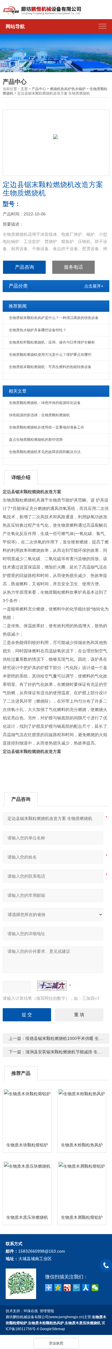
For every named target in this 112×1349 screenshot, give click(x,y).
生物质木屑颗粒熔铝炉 (82, 1217)
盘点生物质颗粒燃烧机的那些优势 (36, 439)
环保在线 (31, 1311)
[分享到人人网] (86, 1287)
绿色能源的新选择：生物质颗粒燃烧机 (39, 415)
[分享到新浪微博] (67, 1287)
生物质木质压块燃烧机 (27, 1217)
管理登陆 (47, 1311)
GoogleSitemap (52, 1329)
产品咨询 (24, 267)
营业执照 (56, 1343)
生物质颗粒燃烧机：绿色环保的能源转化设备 (45, 403)
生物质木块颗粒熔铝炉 (27, 1145)
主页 (24, 89)
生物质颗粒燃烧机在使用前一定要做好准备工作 (46, 427)
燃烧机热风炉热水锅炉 (68, 89)
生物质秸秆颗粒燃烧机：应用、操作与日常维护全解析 (52, 342)
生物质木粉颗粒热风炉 (82, 1145)
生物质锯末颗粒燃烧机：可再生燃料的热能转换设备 (50, 367)
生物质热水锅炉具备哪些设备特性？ (37, 330)
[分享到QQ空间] (58, 1287)
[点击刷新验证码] (52, 986)
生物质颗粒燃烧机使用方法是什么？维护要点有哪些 (50, 355)
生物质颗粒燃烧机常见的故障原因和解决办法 (45, 452)
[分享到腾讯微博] (76, 1287)
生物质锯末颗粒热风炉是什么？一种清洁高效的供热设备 (54, 318)
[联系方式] (106, 1265)
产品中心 (39, 89)
